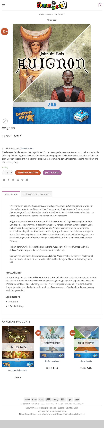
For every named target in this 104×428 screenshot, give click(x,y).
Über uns (50, 404)
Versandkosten (27, 148)
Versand (59, 404)
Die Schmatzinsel (52, 361)
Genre (48, 14)
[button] (3, 5)
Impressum (25, 404)
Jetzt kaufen (52, 172)
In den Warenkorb (28, 172)
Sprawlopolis (86, 361)
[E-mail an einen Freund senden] (18, 180)
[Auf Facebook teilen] (9, 180)
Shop (41, 14)
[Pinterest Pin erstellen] (22, 180)
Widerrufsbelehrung (74, 404)
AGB (42, 404)
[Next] (102, 356)
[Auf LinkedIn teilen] (27, 180)
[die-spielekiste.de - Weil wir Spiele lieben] (52, 5)
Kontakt (35, 404)
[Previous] (2, 356)
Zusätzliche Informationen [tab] (36, 194)
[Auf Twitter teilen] (13, 180)
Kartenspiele (59, 14)
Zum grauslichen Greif (17, 370)
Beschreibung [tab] (11, 194)
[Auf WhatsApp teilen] (4, 180)
